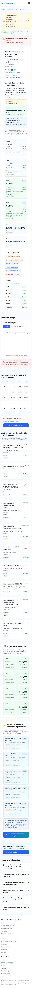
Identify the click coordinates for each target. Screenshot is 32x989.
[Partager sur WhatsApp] (15, 70)
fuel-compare (8, 3)
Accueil (3, 9)
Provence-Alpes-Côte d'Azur (9, 941)
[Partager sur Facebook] (5, 70)
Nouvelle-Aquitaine (6, 928)
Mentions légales (6, 971)
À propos (3, 965)
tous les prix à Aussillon (19, 440)
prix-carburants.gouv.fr (14, 130)
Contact (3, 968)
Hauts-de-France (6, 934)
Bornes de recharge (7, 962)
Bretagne (4, 949)
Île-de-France (5, 923)
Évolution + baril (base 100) (18, 326)
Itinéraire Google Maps (17, 425)
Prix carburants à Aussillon (12, 72)
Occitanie (10, 9)
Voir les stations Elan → (12, 852)
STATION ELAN (24, 9)
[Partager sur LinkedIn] (12, 70)
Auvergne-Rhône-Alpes (8, 925)
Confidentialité (5, 973)
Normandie (4, 952)
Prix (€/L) (6, 326)
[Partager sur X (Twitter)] (9, 70)
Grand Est (4, 944)
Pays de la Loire (5, 947)
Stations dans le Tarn (11, 75)
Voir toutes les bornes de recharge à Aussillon (15, 835)
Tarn (16, 9)
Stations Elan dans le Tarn (12, 77)
